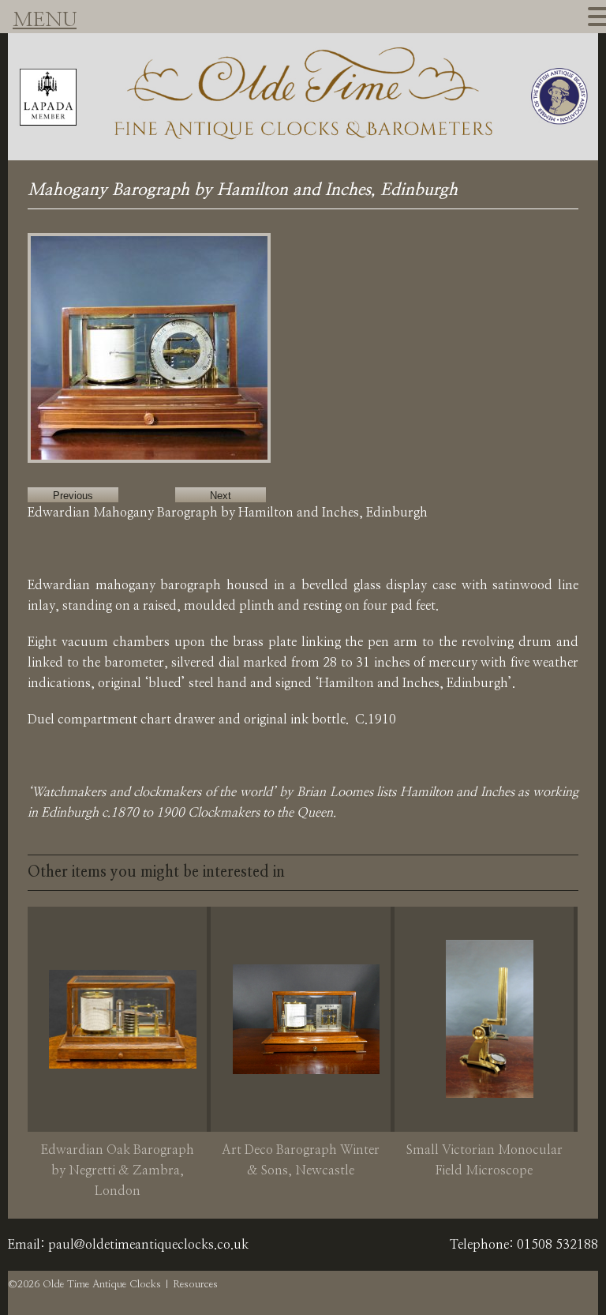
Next (220, 496)
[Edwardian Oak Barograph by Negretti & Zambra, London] (122, 1019)
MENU (45, 20)
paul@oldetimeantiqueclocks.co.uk (148, 1244)
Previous (73, 496)
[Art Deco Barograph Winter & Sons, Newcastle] (306, 1019)
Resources (195, 1284)
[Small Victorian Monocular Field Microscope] (489, 1019)
